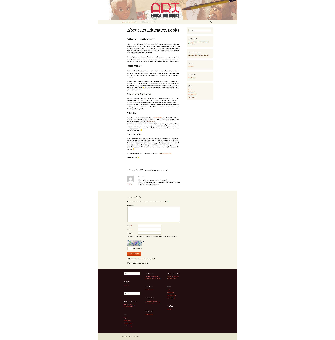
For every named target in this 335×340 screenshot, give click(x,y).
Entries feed (191, 92)
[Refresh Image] (144, 241)
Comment (130, 205)
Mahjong (129, 184)
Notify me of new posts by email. (138, 263)
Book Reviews (144, 22)
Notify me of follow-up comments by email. (142, 259)
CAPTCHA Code (137, 248)
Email (129, 229)
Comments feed (192, 94)
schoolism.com (150, 122)
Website (129, 233)
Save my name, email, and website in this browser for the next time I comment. (153, 236)
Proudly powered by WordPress (130, 336)
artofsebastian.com (165, 153)
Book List (154, 22)
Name (129, 226)
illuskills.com (158, 117)
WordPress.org (192, 97)
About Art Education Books (129, 22)
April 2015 (190, 66)
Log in (189, 89)
